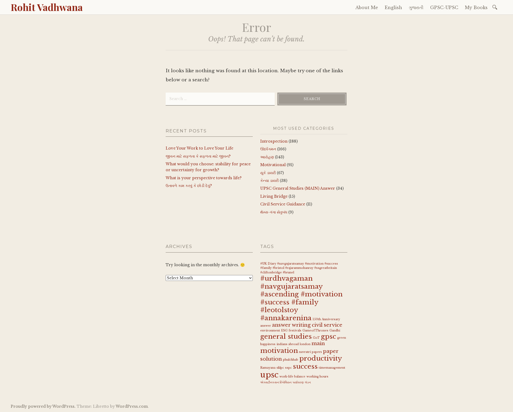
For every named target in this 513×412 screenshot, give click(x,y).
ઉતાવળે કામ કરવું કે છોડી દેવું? (189, 185)
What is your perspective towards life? (204, 178)
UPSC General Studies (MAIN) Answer (297, 188)
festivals (295, 330)
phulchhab (290, 359)
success (305, 366)
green (341, 337)
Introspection (273, 141)
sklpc (280, 367)
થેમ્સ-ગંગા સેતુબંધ (273, 212)
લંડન (308, 382)
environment (270, 330)
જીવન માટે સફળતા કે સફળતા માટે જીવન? (198, 156)
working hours (317, 376)
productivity (320, 358)
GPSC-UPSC (444, 7)
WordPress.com (132, 406)
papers (317, 352)
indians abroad (288, 344)
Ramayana (267, 367)
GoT (316, 337)
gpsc (328, 336)
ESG (284, 330)
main (318, 343)
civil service (327, 325)
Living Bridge (273, 196)
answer (265, 325)
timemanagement (332, 367)
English (393, 7)
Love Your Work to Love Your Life (199, 148)
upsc (269, 375)
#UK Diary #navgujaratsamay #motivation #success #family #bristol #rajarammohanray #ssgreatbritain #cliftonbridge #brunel (299, 268)
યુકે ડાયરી (268, 172)
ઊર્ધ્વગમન (268, 149)
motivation (279, 350)
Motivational (273, 164)
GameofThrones (315, 330)
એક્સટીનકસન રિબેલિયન (276, 382)
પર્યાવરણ (298, 382)
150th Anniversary (326, 319)
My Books (476, 7)
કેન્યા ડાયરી (269, 180)
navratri (305, 352)
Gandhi (334, 330)
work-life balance (292, 376)
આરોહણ (267, 157)
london (305, 344)
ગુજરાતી (416, 7)
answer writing (291, 325)
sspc (288, 367)
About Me (366, 7)
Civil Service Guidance (282, 204)
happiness (267, 344)
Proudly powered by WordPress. (43, 406)
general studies (286, 336)
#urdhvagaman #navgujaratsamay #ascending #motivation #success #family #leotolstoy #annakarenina (301, 298)
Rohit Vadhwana (47, 7)
